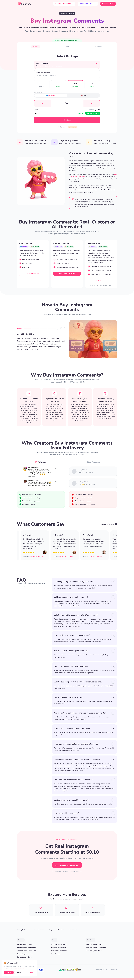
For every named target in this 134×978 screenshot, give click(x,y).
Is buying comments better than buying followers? (76, 744)
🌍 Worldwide (50, 95)
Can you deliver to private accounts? (70, 697)
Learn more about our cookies (15, 968)
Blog (50, 930)
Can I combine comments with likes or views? (73, 779)
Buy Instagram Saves (24, 957)
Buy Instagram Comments (26, 951)
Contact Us (73, 930)
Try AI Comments (101, 281)
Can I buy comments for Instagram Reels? (72, 666)
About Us (60, 930)
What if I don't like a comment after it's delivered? (76, 615)
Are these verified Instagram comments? (71, 650)
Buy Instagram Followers (26, 948)
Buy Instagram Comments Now (67, 865)
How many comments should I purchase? (72, 728)
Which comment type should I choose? (71, 597)
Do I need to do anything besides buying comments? (77, 759)
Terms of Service (38, 930)
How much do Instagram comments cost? (72, 635)
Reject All (19, 972)
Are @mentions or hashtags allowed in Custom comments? (80, 713)
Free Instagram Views (94, 951)
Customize (30, 972)
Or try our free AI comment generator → (101, 285)
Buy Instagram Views (25, 954)
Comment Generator (59, 951)
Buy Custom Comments (67, 274)
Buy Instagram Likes (24, 944)
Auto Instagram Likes (59, 944)
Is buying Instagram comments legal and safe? (74, 581)
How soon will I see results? (66, 813)
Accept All (8, 972)
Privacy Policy (22, 930)
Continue (67, 120)
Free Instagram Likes (94, 944)
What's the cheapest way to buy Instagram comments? (78, 682)
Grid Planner (56, 954)
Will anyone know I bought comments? (71, 800)
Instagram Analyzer (58, 948)
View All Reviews (107, 524)
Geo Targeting (38, 92)
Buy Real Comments (32, 274)
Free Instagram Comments (96, 948)
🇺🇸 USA (83, 95)
